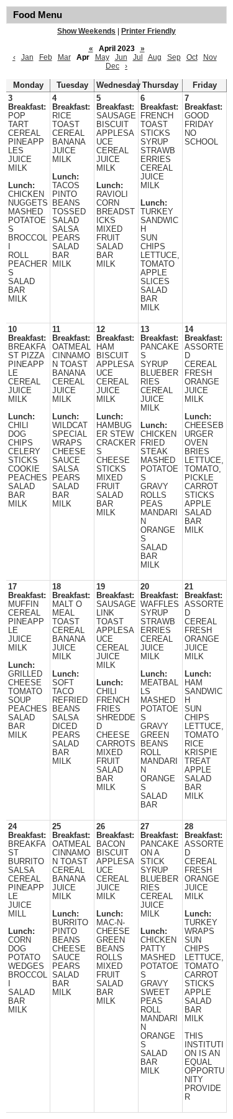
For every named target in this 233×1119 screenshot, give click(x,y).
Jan (27, 57)
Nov (210, 57)
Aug (155, 57)
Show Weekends (86, 31)
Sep (174, 57)
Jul (138, 57)
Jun (121, 57)
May (102, 57)
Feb (45, 57)
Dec (112, 66)
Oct (192, 57)
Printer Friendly (148, 31)
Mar (64, 57)
